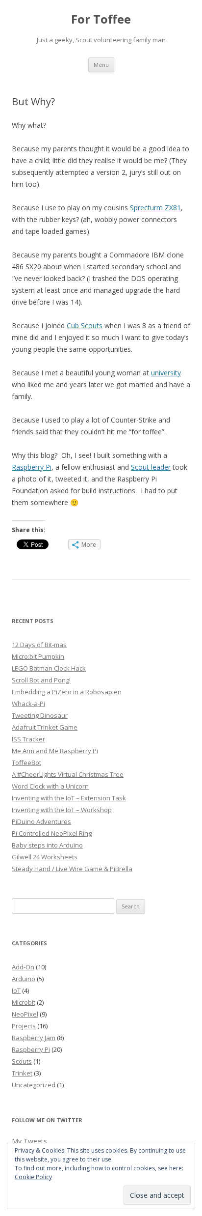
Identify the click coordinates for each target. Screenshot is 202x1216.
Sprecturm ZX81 (155, 207)
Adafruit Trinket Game (44, 727)
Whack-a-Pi (28, 703)
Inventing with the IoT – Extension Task (69, 797)
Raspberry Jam (33, 1037)
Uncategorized (33, 1084)
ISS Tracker (28, 739)
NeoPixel (25, 1014)
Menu (101, 64)
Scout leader (151, 467)
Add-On (23, 966)
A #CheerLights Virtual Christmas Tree (68, 774)
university (166, 372)
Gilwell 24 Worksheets (44, 856)
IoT (16, 990)
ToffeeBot (26, 762)
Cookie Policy (33, 1177)
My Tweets (29, 1141)
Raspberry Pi (31, 467)
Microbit (23, 1002)
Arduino (23, 978)
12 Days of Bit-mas (39, 644)
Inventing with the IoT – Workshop (62, 809)
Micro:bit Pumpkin (38, 656)
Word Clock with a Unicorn (50, 786)
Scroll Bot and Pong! (41, 680)
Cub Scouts (84, 325)
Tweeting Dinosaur (40, 715)
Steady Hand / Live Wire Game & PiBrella (72, 868)
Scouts (22, 1061)
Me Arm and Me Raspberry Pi (55, 750)
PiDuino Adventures (41, 821)
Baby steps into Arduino (47, 845)
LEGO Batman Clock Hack (49, 668)
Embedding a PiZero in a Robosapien (67, 691)
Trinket (22, 1073)
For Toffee (101, 19)
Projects (24, 1025)
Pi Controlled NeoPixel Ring (52, 833)
